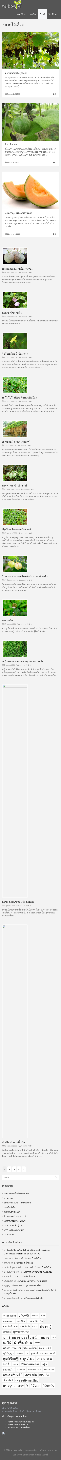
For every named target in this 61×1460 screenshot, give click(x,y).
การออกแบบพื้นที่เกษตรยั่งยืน (16, 1193)
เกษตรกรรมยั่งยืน (34, 1369)
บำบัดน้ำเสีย (25, 1326)
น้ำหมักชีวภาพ (10, 1326)
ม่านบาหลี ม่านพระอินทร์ (16, 441)
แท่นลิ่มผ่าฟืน (10, 1207)
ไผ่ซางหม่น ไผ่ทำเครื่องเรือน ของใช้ (31, 1280)
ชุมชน (43, 1315)
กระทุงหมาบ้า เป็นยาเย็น (15, 485)
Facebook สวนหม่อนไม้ (18, 1424)
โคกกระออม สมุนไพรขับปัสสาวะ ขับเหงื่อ (25, 576)
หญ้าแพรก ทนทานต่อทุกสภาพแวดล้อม (23, 661)
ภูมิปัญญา (8, 1353)
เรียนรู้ (42, 14)
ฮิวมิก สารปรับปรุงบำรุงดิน (15, 1216)
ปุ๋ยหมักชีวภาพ (21, 1331)
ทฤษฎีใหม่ (21, 1321)
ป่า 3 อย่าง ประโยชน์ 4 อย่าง (26, 1337)
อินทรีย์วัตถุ (21, 1369)
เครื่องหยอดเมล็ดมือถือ (23, 1262)
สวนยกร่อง (8, 1198)
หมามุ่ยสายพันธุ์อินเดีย (16, 73)
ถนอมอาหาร (8, 1320)
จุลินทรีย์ (24, 1315)
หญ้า (44, 1364)
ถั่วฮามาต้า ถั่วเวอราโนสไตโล (28, 1258)
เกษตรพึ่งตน (21, 14)
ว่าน (26, 1353)
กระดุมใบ (7, 620)
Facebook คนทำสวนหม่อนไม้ (21, 1421)
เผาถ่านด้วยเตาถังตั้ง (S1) (15, 1220)
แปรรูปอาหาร (13, 1385)
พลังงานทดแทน (12, 1348)
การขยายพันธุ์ (9, 1315)
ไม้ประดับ (48, 1385)
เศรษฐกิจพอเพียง (26, 1380)
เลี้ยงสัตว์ (8, 1380)
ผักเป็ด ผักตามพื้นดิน (13, 1142)
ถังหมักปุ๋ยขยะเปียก (12, 1211)
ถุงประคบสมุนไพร (33, 1285)
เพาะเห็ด (44, 1375)
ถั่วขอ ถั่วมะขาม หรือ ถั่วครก (18, 901)
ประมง (34, 1326)
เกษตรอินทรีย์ (12, 1374)
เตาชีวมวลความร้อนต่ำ (14, 1229)
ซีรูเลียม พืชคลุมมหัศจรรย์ (16, 529)
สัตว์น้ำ (6, 1364)
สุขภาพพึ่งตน (30, 1364)
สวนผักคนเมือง (44, 1358)
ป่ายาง (53, 1337)
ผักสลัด (37, 1342)
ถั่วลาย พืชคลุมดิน (12, 312)
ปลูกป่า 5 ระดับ (33, 1253)
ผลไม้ (7, 1342)
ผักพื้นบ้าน (23, 1342)
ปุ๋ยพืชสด (7, 1331)
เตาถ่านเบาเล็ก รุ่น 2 (13, 1225)
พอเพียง (33, 14)
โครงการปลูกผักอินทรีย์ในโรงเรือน (37, 1271)
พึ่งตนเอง (45, 1348)
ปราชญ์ (45, 1326)
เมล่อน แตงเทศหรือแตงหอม (17, 268)
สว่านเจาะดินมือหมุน (26, 1276)
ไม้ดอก (36, 1385)
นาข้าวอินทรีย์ (35, 1321)
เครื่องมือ (31, 1375)
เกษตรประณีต (49, 1369)
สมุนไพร (27, 1358)
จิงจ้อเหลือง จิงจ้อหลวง (15, 353)
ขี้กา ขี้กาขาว (11, 144)
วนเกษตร (19, 1353)
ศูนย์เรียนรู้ (10, 1358)
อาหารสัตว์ (8, 1369)
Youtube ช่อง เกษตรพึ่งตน (19, 1427)
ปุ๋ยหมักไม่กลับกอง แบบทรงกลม (17, 1202)
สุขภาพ (15, 1364)
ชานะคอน (35, 1316)
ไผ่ (27, 1385)
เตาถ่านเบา (9, 1234)
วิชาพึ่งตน (53, 14)
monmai (24, 272)
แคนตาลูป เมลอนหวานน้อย (18, 212)
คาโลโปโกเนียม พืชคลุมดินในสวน (21, 397)
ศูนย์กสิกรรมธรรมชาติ (43, 1353)
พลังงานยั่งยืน (30, 1347)
